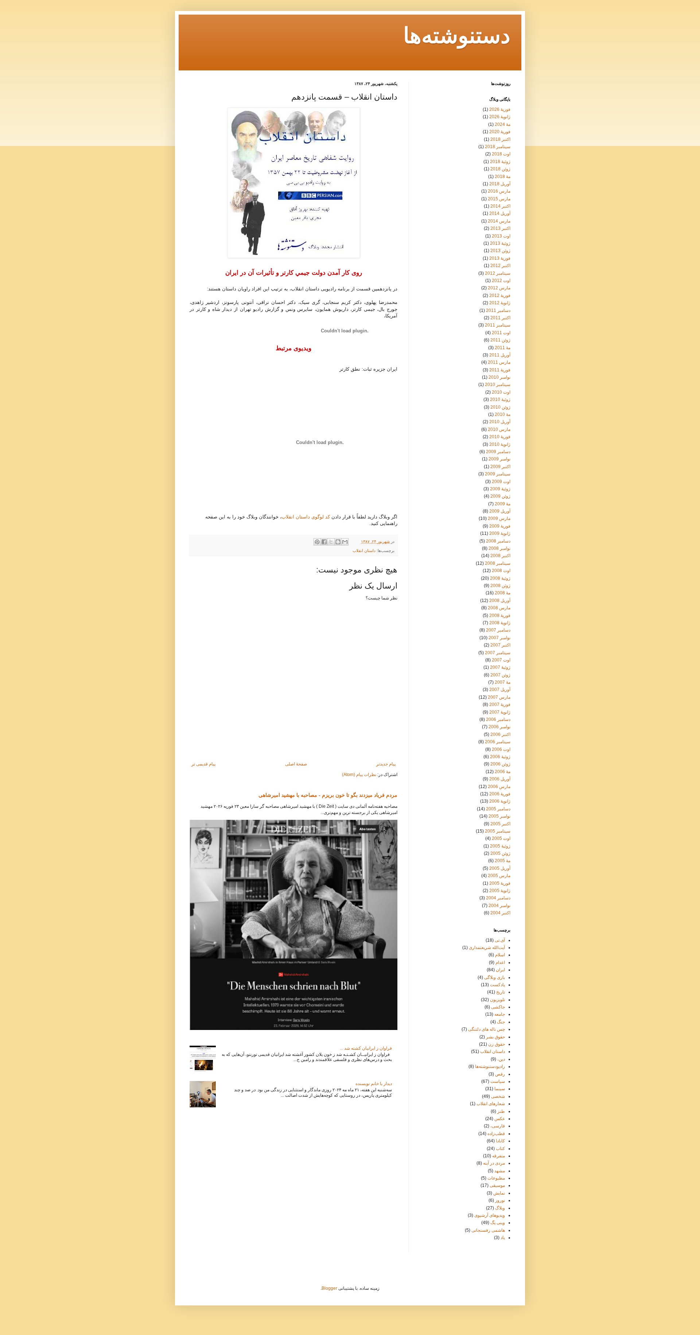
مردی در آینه (494, 1163)
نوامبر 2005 (499, 816)
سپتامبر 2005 (497, 831)
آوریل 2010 (499, 421)
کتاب (500, 1148)
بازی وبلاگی (494, 977)
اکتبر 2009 (500, 466)
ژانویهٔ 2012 (499, 302)
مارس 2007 (499, 697)
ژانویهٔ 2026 (499, 116)
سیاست (497, 1081)
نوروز (500, 1200)
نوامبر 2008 (499, 548)
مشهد (499, 1170)
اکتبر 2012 (500, 265)
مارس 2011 (499, 362)
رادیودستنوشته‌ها (490, 1066)
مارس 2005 (499, 875)
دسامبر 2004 (498, 897)
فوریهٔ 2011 (499, 370)
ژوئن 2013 (500, 250)
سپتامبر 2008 (497, 563)
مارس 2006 (499, 786)
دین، (501, 1059)
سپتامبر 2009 (497, 473)
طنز (501, 1111)
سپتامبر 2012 (497, 273)
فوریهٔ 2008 (499, 615)
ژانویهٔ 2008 (499, 622)
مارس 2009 (499, 518)
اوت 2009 (501, 481)
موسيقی (497, 1185)
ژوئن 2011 (500, 340)
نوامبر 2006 (499, 726)
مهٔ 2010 (502, 414)
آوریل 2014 (499, 213)
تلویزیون (497, 999)
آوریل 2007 (499, 689)
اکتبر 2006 (500, 734)
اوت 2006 (501, 749)
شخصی (498, 1096)
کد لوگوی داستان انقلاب (305, 517)
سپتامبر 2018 (497, 146)
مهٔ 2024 (502, 124)
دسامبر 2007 (498, 630)
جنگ (501, 1022)
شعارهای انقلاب (491, 1103)
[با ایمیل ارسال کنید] (345, 541)
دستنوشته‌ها (456, 37)
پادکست (497, 984)
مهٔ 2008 (502, 592)
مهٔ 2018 (502, 176)
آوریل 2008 (499, 600)
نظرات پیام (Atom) (359, 774)
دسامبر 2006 (498, 719)
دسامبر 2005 (498, 808)
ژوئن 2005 (500, 853)
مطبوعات (496, 1178)
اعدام (500, 962)
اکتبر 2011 (500, 317)
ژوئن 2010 (500, 407)
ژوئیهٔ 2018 (500, 161)
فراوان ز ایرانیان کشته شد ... (366, 1048)
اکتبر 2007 (500, 645)
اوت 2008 (501, 570)
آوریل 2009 (499, 511)
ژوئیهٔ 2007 (500, 667)
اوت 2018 (501, 154)
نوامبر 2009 (499, 459)
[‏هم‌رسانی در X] (331, 541)
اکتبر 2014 (500, 206)
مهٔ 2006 (502, 771)
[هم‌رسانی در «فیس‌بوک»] (324, 541)
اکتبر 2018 (500, 139)
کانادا (500, 1140)
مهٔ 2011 (502, 347)
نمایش (499, 1193)
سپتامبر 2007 (497, 652)
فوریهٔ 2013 (499, 258)
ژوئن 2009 (500, 496)
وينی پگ (497, 1222)
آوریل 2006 (499, 779)
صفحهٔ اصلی (296, 764)
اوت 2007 (501, 660)
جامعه (499, 1014)
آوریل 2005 (499, 868)
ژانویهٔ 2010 (499, 444)
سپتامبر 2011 (497, 325)
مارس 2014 (499, 221)
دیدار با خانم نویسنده (373, 1083)
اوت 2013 (501, 236)
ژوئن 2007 (500, 675)
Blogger (329, 1288)
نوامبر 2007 (499, 637)
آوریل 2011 (499, 355)
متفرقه (498, 1155)
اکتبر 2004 (500, 912)
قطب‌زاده (496, 1133)
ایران (500, 969)
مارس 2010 (499, 429)
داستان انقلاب (364, 550)
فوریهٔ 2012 (499, 295)
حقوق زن (496, 1044)
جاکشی (498, 1007)
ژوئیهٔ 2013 (500, 243)
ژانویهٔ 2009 (499, 533)
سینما (499, 1088)
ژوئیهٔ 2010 (500, 399)
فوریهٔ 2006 (499, 793)
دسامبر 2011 (498, 310)
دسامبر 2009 (498, 451)
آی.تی (500, 940)
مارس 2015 (499, 198)
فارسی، (497, 1125)
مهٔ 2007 (502, 682)
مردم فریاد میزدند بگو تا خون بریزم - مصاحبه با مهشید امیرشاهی (327, 795)
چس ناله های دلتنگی (486, 1029)
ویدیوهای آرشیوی (489, 1215)
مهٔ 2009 (502, 503)
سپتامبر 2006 (497, 741)
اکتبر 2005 (500, 823)
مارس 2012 (499, 287)
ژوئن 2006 (500, 764)
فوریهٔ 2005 (499, 883)
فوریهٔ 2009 (499, 526)
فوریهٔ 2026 (499, 109)
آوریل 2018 (499, 183)
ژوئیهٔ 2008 (500, 578)
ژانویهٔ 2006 (499, 801)
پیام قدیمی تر (203, 764)
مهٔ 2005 (502, 860)
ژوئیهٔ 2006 (500, 756)
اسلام (500, 954)
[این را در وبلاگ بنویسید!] (338, 541)
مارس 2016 (499, 191)
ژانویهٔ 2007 (499, 712)
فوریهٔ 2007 (499, 704)
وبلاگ (500, 1208)
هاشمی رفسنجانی (488, 1230)
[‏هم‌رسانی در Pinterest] (317, 541)
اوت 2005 (501, 838)
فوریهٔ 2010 (499, 436)
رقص (500, 1074)
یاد (503, 1237)
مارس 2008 (499, 607)
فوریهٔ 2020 (499, 131)
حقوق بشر (495, 1036)
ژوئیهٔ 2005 (500, 846)
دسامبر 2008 (498, 541)
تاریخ (500, 992)
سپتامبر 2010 (497, 384)
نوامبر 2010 (499, 377)
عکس (499, 1118)
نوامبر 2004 (499, 905)
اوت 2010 (501, 392)
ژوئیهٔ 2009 (500, 488)
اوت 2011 (501, 332)
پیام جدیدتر (386, 764)
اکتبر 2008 (500, 555)
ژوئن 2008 (500, 585)
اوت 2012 (501, 280)
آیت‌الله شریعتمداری (487, 947)
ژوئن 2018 (500, 168)
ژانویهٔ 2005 (499, 890)
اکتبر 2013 (500, 228)
